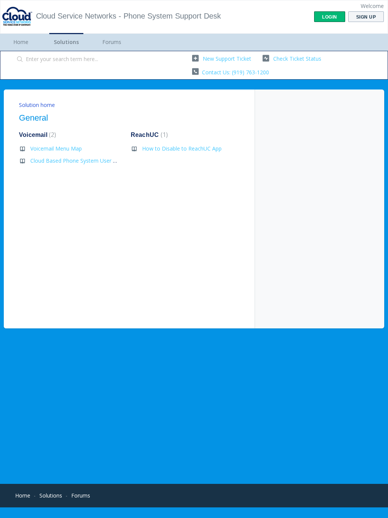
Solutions (66, 42)
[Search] (20, 59)
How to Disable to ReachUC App (182, 148)
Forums (111, 42)
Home (20, 42)
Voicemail (36, 135)
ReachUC (148, 135)
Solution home (37, 104)
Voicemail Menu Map (56, 148)
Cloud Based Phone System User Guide (78, 160)
